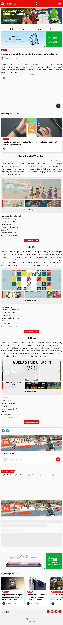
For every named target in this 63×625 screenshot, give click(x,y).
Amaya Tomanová (11, 603)
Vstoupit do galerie (30, 210)
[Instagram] (55, 611)
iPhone (30, 591)
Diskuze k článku (7, 453)
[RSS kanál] (59, 611)
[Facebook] (48, 611)
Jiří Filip (57, 603)
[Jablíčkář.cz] (8, 3)
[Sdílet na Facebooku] (3, 430)
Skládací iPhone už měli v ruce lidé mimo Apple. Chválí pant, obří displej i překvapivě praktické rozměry (37, 597)
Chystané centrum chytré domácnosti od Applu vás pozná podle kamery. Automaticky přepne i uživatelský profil (12, 597)
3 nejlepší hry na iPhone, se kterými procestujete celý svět (29, 54)
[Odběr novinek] (36, 3)
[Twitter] (52, 611)
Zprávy (4, 50)
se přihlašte (36, 463)
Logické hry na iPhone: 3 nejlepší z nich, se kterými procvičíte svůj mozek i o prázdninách (30, 143)
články (9, 574)
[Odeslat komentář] (58, 459)
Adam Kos (7, 58)
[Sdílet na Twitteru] (7, 430)
